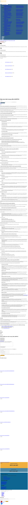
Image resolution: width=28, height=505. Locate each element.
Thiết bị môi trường (5, 35)
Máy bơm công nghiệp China (19, 7)
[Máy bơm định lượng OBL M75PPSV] (5, 434)
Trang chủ (3, 36)
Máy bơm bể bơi (5, 27)
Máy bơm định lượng (5, 40)
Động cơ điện (4, 18)
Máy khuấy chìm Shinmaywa (19, 30)
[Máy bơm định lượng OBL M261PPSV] (5, 447)
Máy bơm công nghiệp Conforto (8, 5)
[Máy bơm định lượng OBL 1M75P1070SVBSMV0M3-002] (5, 369)
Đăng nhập (7, 501)
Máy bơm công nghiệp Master (20, 6)
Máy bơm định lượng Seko (19, 23)
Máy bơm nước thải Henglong (20, 12)
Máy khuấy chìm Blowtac (7, 29)
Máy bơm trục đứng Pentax (7, 10)
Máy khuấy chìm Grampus (19, 29)
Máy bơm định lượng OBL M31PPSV (4, 462)
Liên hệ (3, 39)
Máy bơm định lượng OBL (7, 23)
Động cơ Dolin (6, 19)
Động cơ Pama (6, 20)
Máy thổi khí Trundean (19, 32)
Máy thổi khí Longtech (7, 34)
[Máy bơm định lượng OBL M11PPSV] (5, 396)
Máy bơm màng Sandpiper (19, 25)
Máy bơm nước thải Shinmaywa (8, 15)
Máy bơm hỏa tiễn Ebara (7, 17)
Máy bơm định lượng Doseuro (8, 22)
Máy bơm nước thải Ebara (7, 12)
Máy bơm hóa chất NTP (7, 25)
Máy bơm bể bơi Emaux (7, 28)
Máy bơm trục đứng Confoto (7, 9)
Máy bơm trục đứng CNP (7, 11)
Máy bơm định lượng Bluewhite (8, 21)
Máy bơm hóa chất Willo (19, 26)
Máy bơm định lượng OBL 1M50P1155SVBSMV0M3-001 (7, 384)
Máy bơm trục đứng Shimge (19, 10)
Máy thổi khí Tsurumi (18, 33)
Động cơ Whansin (18, 20)
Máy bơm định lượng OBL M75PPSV (4, 435)
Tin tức (2, 38)
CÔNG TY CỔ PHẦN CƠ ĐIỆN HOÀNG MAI (7, 326)
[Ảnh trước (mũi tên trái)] (0, 504)
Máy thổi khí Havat (6, 33)
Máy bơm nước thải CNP (19, 13)
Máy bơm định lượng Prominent (20, 21)
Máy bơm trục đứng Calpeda (19, 9)
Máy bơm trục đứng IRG (19, 11)
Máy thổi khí (4, 31)
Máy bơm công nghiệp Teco (19, 5)
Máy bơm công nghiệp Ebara (7, 6)
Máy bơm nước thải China (19, 15)
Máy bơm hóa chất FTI (7, 26)
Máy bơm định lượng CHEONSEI (20, 22)
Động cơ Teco (18, 19)
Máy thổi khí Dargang (7, 32)
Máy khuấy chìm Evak (7, 30)
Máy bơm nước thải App (19, 14)
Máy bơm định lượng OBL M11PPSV (4, 397)
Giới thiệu (3, 37)
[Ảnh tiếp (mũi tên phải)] (1, 504)
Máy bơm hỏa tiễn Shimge (19, 17)
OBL (0, 103)
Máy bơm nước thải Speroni (7, 14)
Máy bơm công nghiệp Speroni (8, 7)
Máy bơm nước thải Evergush (8, 13)
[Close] (0, 356)
